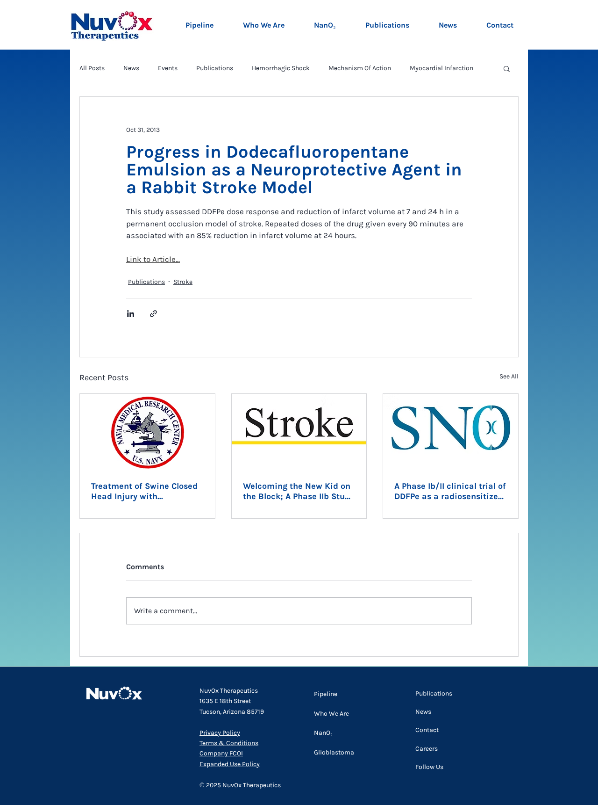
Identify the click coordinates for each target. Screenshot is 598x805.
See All (509, 376)
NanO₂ (323, 733)
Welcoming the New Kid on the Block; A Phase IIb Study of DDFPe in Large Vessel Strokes (298, 491)
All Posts (92, 68)
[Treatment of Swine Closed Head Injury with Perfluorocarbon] (147, 432)
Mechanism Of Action (359, 68)
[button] (506, 68)
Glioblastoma (334, 752)
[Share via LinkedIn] (130, 313)
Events (168, 68)
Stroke (182, 282)
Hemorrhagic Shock (281, 68)
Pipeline (325, 694)
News (131, 68)
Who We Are (331, 714)
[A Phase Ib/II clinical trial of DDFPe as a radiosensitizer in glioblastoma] (450, 432)
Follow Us (429, 767)
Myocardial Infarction (441, 68)
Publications (214, 68)
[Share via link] (153, 313)
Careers (426, 749)
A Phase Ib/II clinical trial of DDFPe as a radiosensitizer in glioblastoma (450, 491)
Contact (427, 730)
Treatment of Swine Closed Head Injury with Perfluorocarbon (144, 491)
